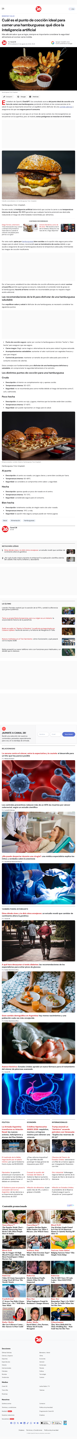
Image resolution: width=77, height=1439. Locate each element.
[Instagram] (14, 1423)
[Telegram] (34, 1423)
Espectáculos (6, 1362)
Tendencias (5, 1377)
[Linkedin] (24, 1423)
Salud (5, 520)
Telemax (41, 1390)
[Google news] (37, 1423)
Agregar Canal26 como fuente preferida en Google (64, 42)
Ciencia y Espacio (7, 1355)
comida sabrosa (66, 107)
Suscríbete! (69, 734)
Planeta (41, 1368)
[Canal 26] (38, 1340)
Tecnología (42, 1374)
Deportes (5, 1359)
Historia (4, 1365)
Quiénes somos (6, 1403)
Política (6, 1122)
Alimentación (15, 520)
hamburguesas (27, 241)
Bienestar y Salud (8, 16)
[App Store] (45, 1423)
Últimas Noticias (7, 1352)
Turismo (41, 1377)
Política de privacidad (46, 1407)
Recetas (4, 1374)
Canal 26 (13, 42)
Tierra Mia (5, 1390)
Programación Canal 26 (46, 1411)
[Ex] (18, 1423)
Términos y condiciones (9, 1407)
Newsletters (8, 1419)
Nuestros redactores (8, 1415)
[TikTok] (28, 1423)
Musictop (5, 1394)
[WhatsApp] (31, 1423)
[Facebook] (11, 1423)
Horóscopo (42, 1365)
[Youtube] (21, 1423)
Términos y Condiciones (34, 1430)
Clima (41, 1355)
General (41, 1362)
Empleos (42, 1415)
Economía (31, 1122)
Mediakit (6, 1411)
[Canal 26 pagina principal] (38, 11)
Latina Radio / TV (44, 1386)
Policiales (4, 1371)
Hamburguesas (29, 520)
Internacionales (59, 1122)
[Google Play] (57, 1423)
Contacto (42, 1403)
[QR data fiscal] (65, 1424)
